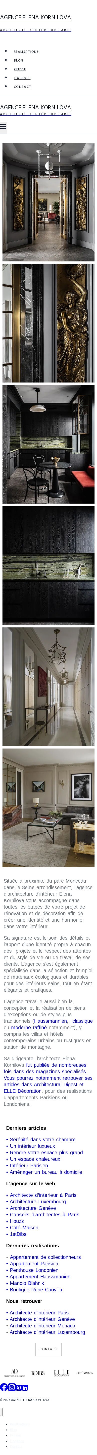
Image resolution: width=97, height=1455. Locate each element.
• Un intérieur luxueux (31, 1146)
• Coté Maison (22, 1227)
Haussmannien (50, 1021)
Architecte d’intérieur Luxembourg (47, 1332)
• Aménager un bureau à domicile (44, 1172)
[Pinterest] (19, 1389)
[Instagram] (12, 1389)
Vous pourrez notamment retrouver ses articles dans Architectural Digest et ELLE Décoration (48, 1084)
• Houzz (15, 1221)
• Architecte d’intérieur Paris (37, 1312)
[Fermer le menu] (1, 1412)
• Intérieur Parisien (27, 1165)
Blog (18, 60)
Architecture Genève (33, 1208)
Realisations (26, 51)
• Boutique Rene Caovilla (34, 1289)
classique (81, 1021)
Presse (20, 69)
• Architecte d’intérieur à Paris (42, 1195)
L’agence (22, 78)
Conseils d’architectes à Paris (44, 1214)
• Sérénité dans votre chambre (42, 1139)
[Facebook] (4, 1389)
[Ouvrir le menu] (3, 128)
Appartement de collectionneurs (45, 1257)
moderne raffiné (30, 1027)
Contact (22, 87)
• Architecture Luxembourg (36, 1201)
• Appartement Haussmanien (38, 1276)
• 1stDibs (16, 1234)
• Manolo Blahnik (25, 1283)
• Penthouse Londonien (32, 1270)
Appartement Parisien (34, 1263)
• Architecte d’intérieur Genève (40, 1319)
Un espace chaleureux (36, 1159)
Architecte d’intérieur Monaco (42, 1325)
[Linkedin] (25, 1389)
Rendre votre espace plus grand (46, 1152)
